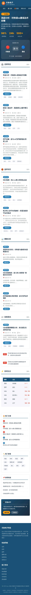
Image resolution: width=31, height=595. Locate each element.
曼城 (15, 97)
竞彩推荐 (4, 579)
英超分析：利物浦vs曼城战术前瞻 (15, 75)
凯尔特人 (6, 231)
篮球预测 (19, 200)
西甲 (5, 161)
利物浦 (9, 97)
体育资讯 (4, 557)
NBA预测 (4, 571)
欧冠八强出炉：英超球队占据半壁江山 (13, 434)
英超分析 (4, 569)
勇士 (14, 200)
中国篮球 (15, 346)
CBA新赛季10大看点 (8, 493)
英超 (5, 97)
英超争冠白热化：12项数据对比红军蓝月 (14, 482)
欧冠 (5, 128)
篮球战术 (21, 231)
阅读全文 (7, 94)
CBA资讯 (4, 576)
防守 (16, 231)
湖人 (9, 200)
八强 (18, 128)
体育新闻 (21, 346)
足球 (14, 128)
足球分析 (20, 97)
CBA (5, 346)
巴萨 (14, 161)
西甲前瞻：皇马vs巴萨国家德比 (11, 439)
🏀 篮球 (16, 8)
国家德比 (19, 161)
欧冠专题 (4, 574)
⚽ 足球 (10, 8)
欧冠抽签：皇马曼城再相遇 (10, 490)
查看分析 (6, 262)
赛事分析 (23, 8)
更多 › (28, 64)
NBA (5, 200)
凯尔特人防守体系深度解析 (10, 445)
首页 (4, 8)
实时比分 (4, 559)
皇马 (9, 161)
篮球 (9, 346)
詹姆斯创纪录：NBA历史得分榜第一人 (13, 486)
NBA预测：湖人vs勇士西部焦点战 (15, 180)
